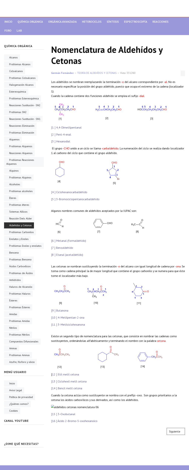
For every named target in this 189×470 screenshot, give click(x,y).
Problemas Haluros (19, 293)
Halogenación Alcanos (21, 84)
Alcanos (13, 57)
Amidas (13, 314)
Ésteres (13, 300)
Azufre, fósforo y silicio (22, 362)
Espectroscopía (135, 21)
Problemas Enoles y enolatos (25, 245)
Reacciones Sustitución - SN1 (24, 119)
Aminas (13, 348)
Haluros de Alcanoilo (20, 286)
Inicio (8, 21)
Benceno (14, 252)
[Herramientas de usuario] (183, 73)
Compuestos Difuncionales (23, 341)
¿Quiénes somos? (19, 404)
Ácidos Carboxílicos (20, 266)
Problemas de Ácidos (21, 273)
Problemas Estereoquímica (24, 98)
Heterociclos (92, 21)
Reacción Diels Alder (20, 218)
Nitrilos (13, 327)
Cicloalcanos (16, 71)
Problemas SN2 (18, 112)
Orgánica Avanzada (62, 21)
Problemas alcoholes (21, 191)
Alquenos (14, 139)
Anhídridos (15, 280)
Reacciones (160, 21)
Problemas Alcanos (19, 64)
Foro (7, 30)
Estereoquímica (17, 91)
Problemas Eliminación (21, 132)
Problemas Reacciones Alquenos (20, 161)
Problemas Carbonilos (21, 232)
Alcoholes (14, 184)
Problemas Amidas (19, 321)
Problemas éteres (19, 204)
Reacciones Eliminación (21, 125)
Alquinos (14, 170)
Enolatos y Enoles (19, 239)
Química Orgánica (30, 21)
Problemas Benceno (20, 259)
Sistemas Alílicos (18, 211)
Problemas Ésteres (19, 307)
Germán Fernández (62, 73)
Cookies (13, 410)
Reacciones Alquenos (20, 153)
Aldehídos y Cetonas (20, 225)
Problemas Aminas (19, 355)
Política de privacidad (21, 397)
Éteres (12, 198)
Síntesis (113, 21)
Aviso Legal (15, 390)
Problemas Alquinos (20, 177)
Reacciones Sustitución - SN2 (24, 105)
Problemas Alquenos (20, 146)
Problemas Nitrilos (19, 334)
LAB (19, 30)
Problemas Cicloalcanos (22, 78)
